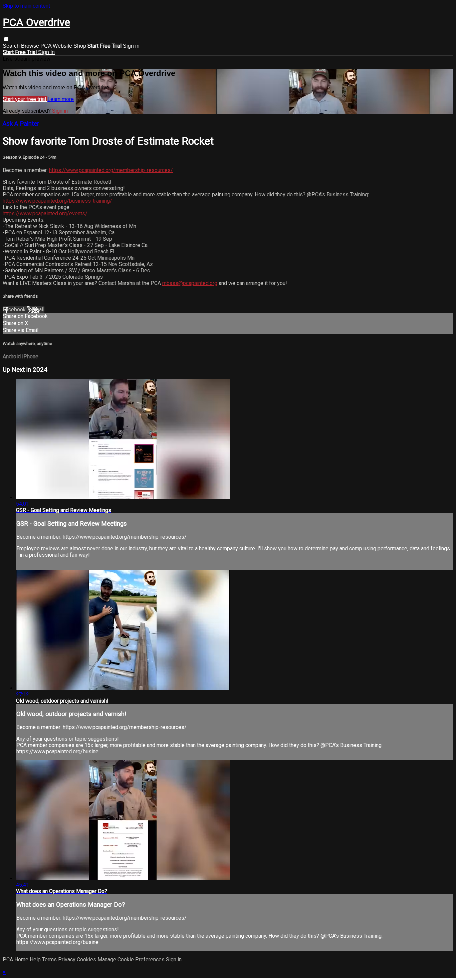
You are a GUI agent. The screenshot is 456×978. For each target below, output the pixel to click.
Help (36, 959)
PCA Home (15, 959)
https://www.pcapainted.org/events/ (45, 213)
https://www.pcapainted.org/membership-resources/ (111, 170)
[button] (6, 39)
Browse (30, 46)
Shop (79, 46)
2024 (40, 369)
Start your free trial (25, 99)
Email (38, 309)
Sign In (46, 52)
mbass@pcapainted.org (189, 283)
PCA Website (56, 46)
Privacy (67, 959)
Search (12, 46)
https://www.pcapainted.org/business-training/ (57, 201)
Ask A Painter (21, 123)
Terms (50, 959)
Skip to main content (26, 6)
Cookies (87, 959)
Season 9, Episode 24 (24, 157)
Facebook (15, 309)
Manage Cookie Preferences (131, 959)
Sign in (131, 46)
